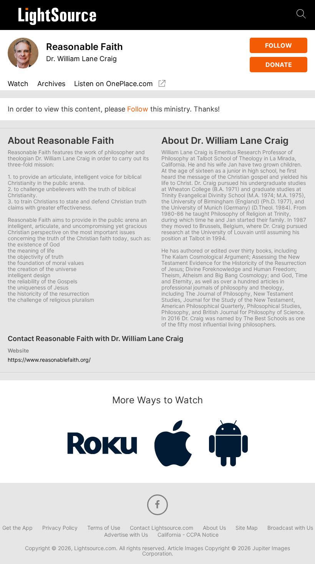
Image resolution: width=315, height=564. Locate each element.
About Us (214, 528)
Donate (278, 64)
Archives (51, 84)
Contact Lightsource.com (161, 528)
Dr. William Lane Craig (81, 59)
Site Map (246, 528)
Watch (18, 84)
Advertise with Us (126, 534)
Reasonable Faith (84, 46)
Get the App (17, 528)
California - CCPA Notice (188, 534)
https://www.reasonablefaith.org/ (49, 359)
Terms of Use (103, 528)
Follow (278, 45)
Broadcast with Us (290, 528)
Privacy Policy (60, 528)
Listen (113, 84)
